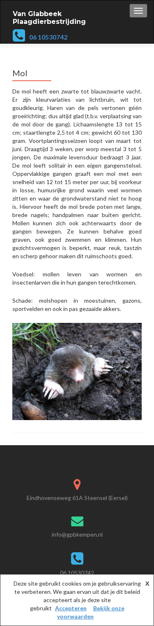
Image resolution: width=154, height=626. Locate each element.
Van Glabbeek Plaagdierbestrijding (49, 18)
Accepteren (71, 608)
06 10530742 (48, 37)
